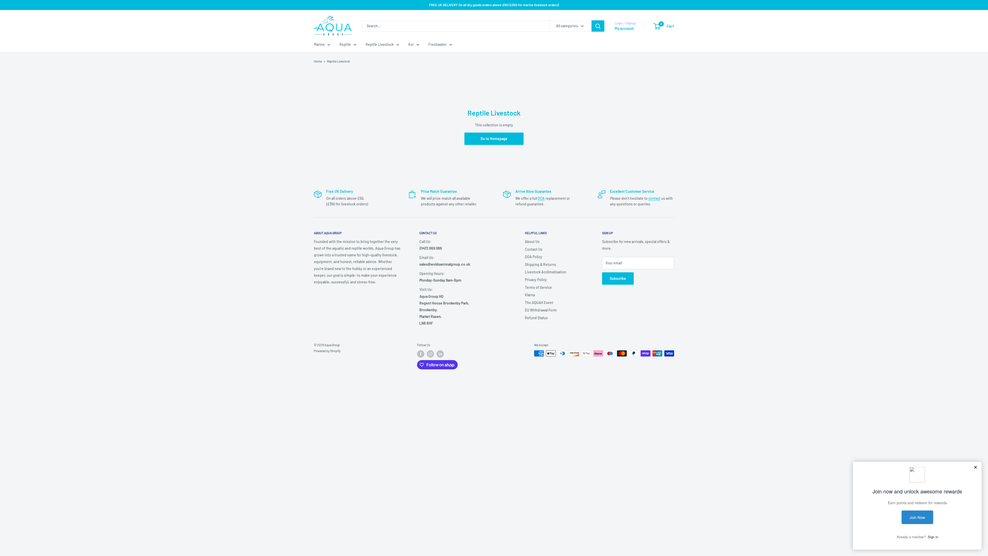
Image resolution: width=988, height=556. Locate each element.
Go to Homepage (494, 138)
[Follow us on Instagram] (430, 354)
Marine (319, 44)
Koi (411, 44)
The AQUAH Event (539, 302)
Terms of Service (538, 287)
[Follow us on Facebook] (420, 354)
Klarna (530, 295)
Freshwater (437, 44)
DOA (541, 198)
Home (318, 61)
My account (624, 28)
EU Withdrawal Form (541, 310)
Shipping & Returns (540, 264)
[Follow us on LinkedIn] (440, 354)
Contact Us (533, 249)
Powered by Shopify (327, 351)
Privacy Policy (536, 279)
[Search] (598, 26)
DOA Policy (533, 257)
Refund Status (536, 318)
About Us (532, 241)
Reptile (345, 44)
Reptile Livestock (380, 44)
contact (654, 198)
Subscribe (618, 278)
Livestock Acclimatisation (545, 272)
